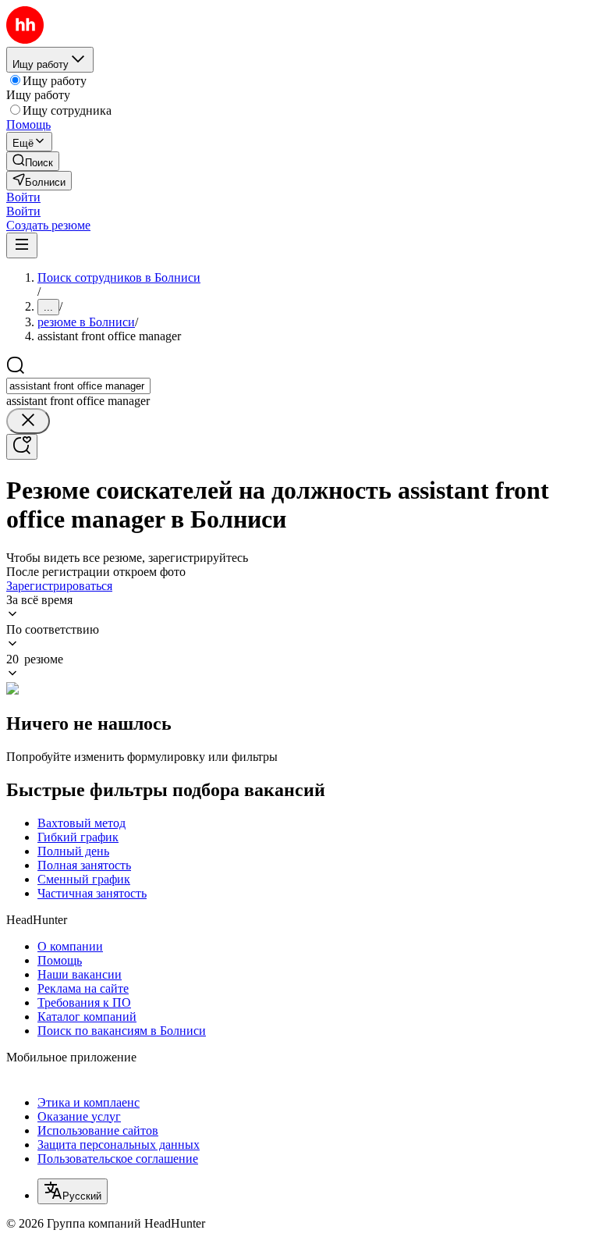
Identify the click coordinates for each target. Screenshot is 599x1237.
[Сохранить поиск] (21, 447)
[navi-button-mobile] (21, 245)
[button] (23, 197)
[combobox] (78, 386)
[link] (32, 161)
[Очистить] (28, 421)
